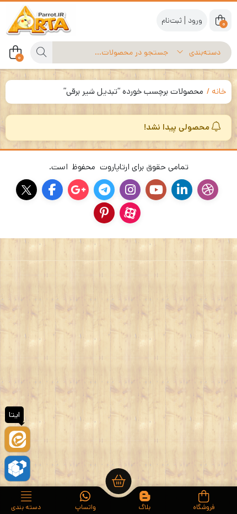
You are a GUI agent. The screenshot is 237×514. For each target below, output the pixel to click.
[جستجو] (41, 52)
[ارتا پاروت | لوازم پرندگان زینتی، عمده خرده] (50, 20)
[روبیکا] (17, 468)
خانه (219, 91)
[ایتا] (17, 439)
